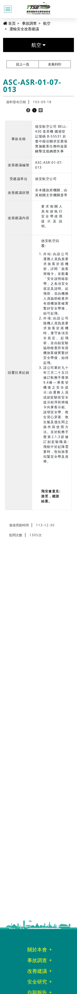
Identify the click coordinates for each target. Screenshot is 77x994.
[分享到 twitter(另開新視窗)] (34, 110)
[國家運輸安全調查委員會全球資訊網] (38, 7)
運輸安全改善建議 (24, 28)
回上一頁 (22, 64)
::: (1, 23)
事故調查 (29, 23)
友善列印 (54, 64)
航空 (47, 23)
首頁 (11, 23)
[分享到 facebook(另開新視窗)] (28, 110)
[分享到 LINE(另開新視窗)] (40, 110)
